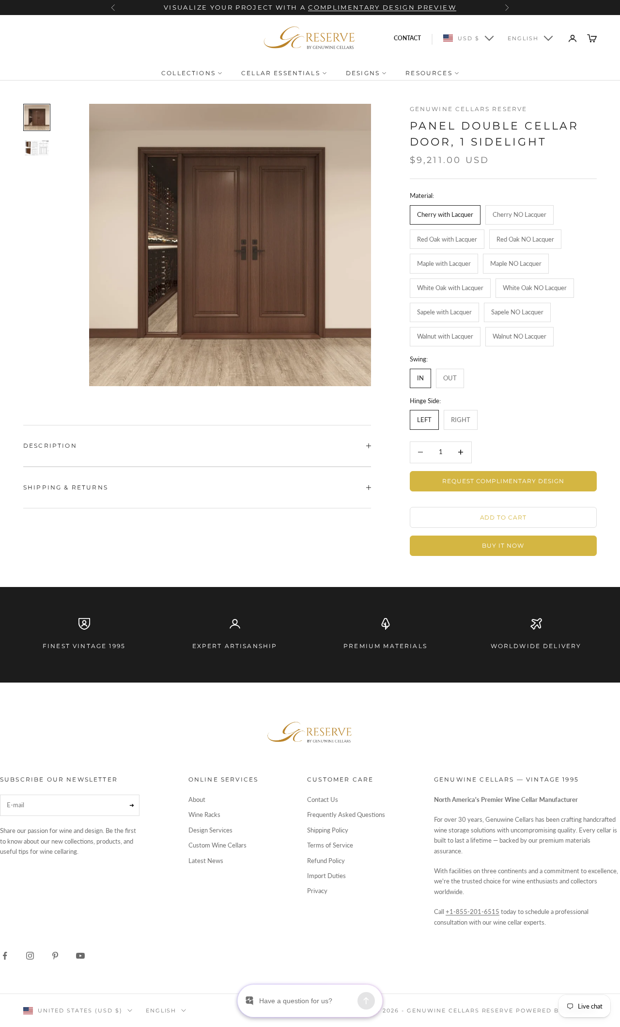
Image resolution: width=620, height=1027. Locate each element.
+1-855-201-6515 (472, 911)
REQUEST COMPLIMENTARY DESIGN (503, 481)
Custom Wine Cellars (217, 845)
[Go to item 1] (36, 117)
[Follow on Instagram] (30, 956)
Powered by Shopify (556, 1010)
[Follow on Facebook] (5, 956)
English (523, 38)
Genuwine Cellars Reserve (468, 109)
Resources (430, 73)
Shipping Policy (327, 830)
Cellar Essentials (282, 73)
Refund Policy (326, 860)
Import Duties (326, 876)
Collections (189, 73)
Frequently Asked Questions (346, 814)
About (196, 799)
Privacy (317, 891)
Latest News (205, 860)
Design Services (210, 830)
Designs (364, 73)
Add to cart (503, 517)
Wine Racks (204, 814)
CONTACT (407, 38)
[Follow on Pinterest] (55, 956)
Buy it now (503, 545)
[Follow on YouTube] (80, 956)
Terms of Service (330, 845)
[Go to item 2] (36, 148)
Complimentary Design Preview (382, 7)
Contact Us (322, 799)
